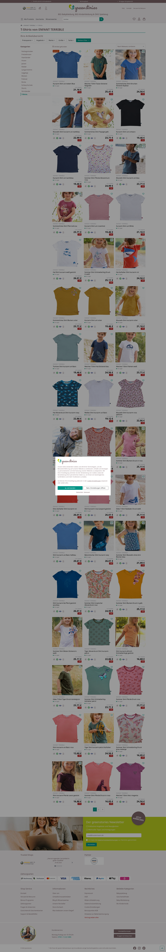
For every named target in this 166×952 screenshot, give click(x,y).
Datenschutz (79, 492)
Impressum (87, 492)
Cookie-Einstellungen (94, 481)
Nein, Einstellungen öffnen (95, 488)
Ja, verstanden (70, 488)
